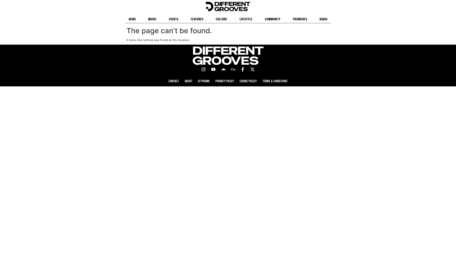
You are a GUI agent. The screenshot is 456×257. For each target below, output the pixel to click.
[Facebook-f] (242, 69)
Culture (221, 19)
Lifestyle (246, 19)
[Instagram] (203, 69)
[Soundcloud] (223, 69)
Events (173, 19)
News (132, 19)
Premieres (300, 19)
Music (152, 19)
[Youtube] (213, 69)
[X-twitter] (252, 69)
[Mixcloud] (233, 69)
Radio (323, 19)
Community (272, 19)
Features (197, 19)
